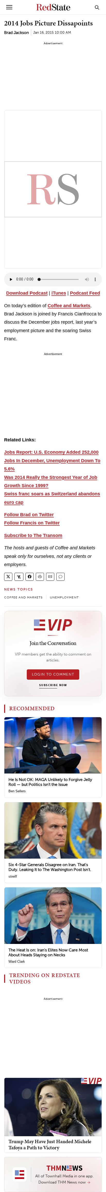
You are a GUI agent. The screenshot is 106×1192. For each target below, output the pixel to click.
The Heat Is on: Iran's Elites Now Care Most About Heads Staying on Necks (48, 952)
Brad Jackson (16, 32)
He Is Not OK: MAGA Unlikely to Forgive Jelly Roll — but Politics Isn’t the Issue (50, 782)
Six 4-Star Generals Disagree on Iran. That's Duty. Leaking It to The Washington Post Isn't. (49, 867)
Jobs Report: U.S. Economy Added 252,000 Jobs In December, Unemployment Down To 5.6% (52, 460)
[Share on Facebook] (29, 577)
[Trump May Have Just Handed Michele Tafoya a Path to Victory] (53, 1106)
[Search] (97, 7)
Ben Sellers (17, 791)
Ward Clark (16, 961)
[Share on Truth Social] (18, 577)
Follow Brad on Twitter (29, 514)
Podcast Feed (85, 293)
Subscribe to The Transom (33, 535)
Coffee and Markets (69, 305)
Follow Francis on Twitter (32, 522)
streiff (12, 876)
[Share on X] (8, 577)
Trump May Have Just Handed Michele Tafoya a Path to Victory (49, 1144)
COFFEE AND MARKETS (23, 597)
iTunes (58, 293)
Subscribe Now (53, 685)
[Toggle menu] (9, 7)
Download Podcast (27, 293)
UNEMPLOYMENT (64, 597)
